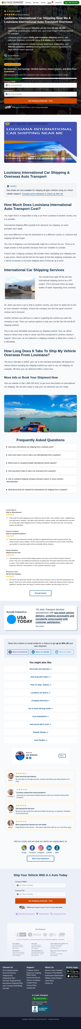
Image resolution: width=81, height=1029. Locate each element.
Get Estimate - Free (40, 101)
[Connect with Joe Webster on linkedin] (30, 758)
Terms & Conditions (33, 980)
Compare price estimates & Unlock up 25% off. (42, 194)
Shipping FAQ (8, 975)
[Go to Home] (5, 11)
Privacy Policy (32, 985)
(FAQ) (18, 980)
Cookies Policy (32, 983)
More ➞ (62, 755)
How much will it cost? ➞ (40, 724)
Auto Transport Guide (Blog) (12, 986)
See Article (40, 626)
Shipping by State (9, 978)
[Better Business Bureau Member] (40, 1009)
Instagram (40, 852)
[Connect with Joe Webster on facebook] (27, 758)
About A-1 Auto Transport (53, 970)
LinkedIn (49, 852)
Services (28, 2)
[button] (71, 2)
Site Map (6, 988)
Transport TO (9, 90)
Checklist (58, 2)
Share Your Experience (40, 858)
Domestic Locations (14, 11)
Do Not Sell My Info (33, 978)
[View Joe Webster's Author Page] (20, 756)
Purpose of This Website (53, 973)
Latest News (49, 980)
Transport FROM (10, 81)
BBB (57, 852)
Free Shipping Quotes (10, 970)
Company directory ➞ (40, 701)
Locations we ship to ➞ (40, 693)
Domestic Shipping (9, 980)
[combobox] (40, 85)
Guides (43, 2)
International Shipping (10, 983)
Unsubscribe (31, 988)
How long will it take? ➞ (41, 677)
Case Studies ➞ (40, 740)
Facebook (32, 852)
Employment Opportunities (54, 975)
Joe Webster (14, 55)
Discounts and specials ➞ (40, 669)
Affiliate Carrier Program (53, 978)
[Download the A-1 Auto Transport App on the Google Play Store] (73, 971)
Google (24, 852)
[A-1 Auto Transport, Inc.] (13, 2)
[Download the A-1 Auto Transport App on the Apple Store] (73, 976)
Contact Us (49, 983)
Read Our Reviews (9, 973)
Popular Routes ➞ (40, 732)
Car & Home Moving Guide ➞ (40, 709)
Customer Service (33, 970)
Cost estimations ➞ (40, 716)
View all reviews (40, 593)
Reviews (36, 2)
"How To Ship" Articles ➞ (40, 685)
